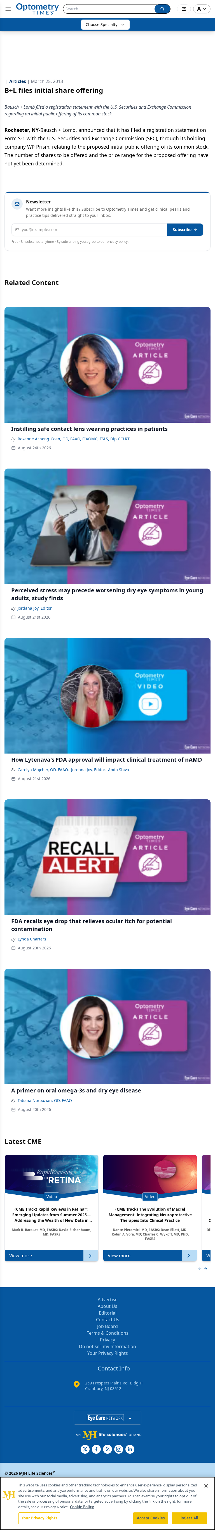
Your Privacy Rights (107, 1353)
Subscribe (182, 229)
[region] (107, 1503)
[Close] (206, 1486)
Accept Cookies (151, 1518)
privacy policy (117, 241)
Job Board (107, 1326)
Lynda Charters (32, 939)
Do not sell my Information (107, 1346)
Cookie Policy (82, 1506)
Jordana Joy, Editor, (88, 769)
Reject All (189, 1518)
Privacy (107, 1340)
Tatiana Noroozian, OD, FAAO (45, 1100)
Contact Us (107, 1320)
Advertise (108, 1299)
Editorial (107, 1313)
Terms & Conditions (107, 1333)
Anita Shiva (118, 769)
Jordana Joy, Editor (35, 608)
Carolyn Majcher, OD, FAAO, (43, 769)
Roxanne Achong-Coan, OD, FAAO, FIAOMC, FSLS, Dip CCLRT (74, 438)
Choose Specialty (101, 24)
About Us (107, 1306)
